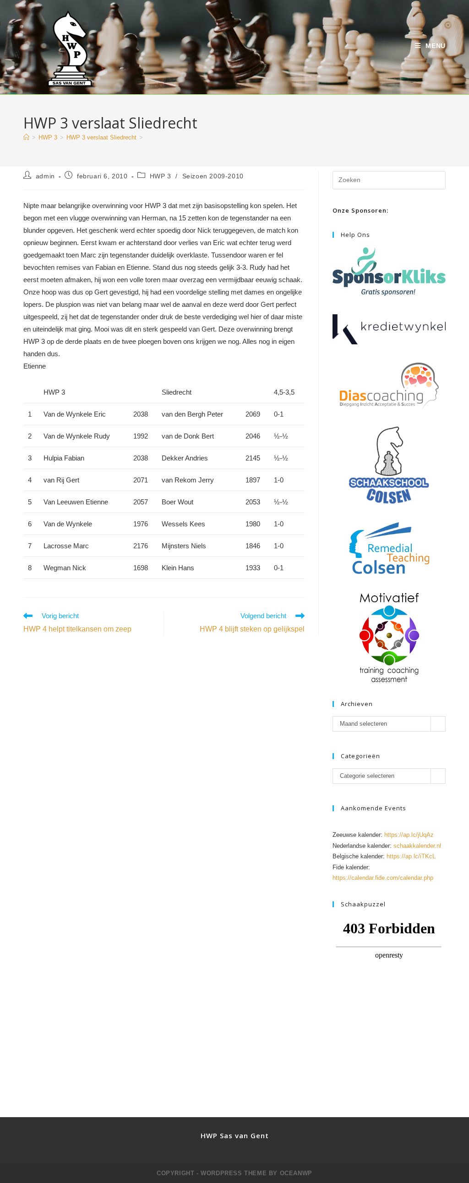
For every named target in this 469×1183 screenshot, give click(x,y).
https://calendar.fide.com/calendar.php (383, 877)
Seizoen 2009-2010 (213, 176)
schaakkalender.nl (417, 845)
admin (45, 176)
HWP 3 (160, 176)
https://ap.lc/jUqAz (409, 834)
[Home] (26, 137)
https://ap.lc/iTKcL (411, 856)
